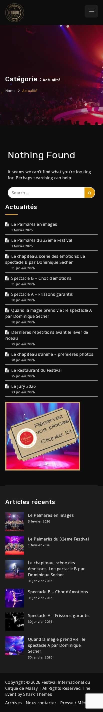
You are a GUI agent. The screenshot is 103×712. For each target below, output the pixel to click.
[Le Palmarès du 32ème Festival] (14, 545)
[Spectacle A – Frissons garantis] (14, 621)
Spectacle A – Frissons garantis (42, 294)
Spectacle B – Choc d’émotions (41, 278)
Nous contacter (41, 703)
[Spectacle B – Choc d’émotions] (14, 598)
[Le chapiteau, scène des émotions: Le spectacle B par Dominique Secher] (14, 569)
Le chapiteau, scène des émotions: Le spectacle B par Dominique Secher (56, 569)
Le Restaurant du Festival (36, 370)
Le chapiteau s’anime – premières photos (52, 354)
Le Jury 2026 (23, 386)
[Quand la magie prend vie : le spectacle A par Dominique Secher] (14, 645)
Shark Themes (37, 694)
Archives (13, 703)
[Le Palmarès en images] (14, 521)
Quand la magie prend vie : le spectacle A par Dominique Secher (57, 645)
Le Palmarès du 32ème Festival (41, 240)
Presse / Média (75, 703)
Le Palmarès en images (34, 224)
